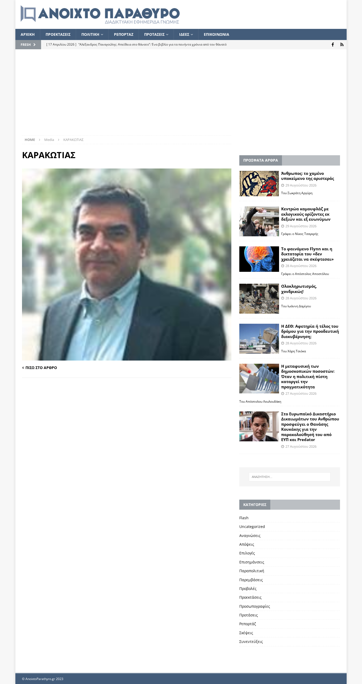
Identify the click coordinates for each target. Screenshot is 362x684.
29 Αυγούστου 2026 (300, 185)
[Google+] (342, 44)
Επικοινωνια (216, 34)
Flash (244, 517)
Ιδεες (184, 34)
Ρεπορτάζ (247, 623)
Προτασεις (154, 34)
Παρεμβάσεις (251, 579)
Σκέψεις (246, 632)
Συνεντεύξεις (251, 641)
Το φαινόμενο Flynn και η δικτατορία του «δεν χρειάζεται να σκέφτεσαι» (307, 254)
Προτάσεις (248, 615)
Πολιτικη (90, 34)
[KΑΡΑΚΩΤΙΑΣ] (126, 357)
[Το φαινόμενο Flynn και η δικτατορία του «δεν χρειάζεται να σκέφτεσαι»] (259, 259)
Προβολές (248, 588)
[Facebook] (332, 44)
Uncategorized (252, 526)
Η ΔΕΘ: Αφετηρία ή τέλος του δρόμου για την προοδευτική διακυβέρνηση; (310, 331)
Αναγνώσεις (250, 535)
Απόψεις (246, 544)
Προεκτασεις (58, 34)
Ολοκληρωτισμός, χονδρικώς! (299, 288)
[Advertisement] (181, 96)
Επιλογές (247, 553)
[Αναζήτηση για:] (289, 476)
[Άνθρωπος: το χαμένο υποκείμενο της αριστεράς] (259, 183)
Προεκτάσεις (250, 597)
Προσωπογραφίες (254, 606)
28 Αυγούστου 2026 (300, 265)
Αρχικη (28, 34)
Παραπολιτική (251, 570)
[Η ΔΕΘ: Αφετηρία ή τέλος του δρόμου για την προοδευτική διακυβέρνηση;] (259, 339)
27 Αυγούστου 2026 (300, 393)
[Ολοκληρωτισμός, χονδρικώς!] (259, 299)
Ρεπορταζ (123, 34)
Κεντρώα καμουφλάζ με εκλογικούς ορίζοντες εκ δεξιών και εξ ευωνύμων (305, 214)
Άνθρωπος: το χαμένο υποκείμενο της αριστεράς (307, 176)
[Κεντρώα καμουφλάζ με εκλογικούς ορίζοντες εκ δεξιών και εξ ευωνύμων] (259, 221)
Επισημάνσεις (251, 562)
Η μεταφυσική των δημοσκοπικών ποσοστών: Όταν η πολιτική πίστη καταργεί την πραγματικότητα (307, 376)
